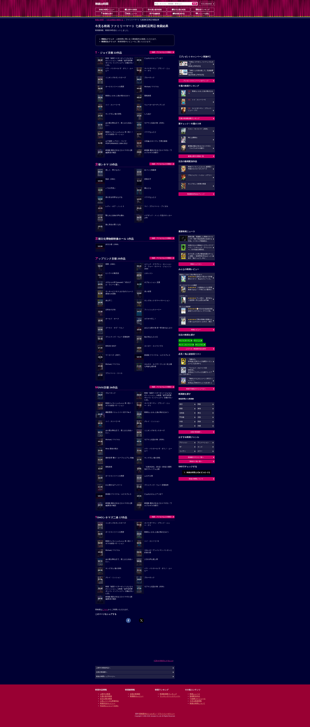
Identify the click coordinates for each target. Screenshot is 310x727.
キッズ (200, 447)
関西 (181, 408)
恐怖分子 (147, 179)
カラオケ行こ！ (150, 319)
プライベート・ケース (113, 373)
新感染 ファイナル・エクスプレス (157, 355)
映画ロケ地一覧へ (196, 461)
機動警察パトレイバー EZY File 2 (118, 412)
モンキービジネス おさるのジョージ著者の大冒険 (119, 293)
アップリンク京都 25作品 (110, 258)
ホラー (200, 451)
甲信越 (181, 417)
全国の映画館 (135, 694)
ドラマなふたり (150, 132)
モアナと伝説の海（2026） (154, 123)
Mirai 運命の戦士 (111, 449)
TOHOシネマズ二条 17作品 (111, 517)
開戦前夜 (147, 96)
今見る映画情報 (196, 701)
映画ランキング (203, 10)
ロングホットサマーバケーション (157, 300)
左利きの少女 (110, 310)
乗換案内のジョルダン (147, 714)
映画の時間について (196, 479)
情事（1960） (110, 264)
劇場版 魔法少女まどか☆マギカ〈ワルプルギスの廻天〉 (158, 151)
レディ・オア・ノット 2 (114, 206)
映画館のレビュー (136, 696)
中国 (181, 421)
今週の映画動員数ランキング (189, 118)
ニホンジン (148, 273)
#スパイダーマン (185, 340)
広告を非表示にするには (163, 661)
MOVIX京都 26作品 (106, 387)
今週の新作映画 (156, 10)
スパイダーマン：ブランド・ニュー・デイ (157, 70)
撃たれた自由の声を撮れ (114, 215)
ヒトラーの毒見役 (112, 273)
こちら (105, 609)
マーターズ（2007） (113, 355)
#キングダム (199, 345)
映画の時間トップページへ (105, 676)
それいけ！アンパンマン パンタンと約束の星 (158, 551)
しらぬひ (147, 114)
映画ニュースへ (196, 264)
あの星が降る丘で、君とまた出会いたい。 (119, 124)
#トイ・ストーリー (185, 345)
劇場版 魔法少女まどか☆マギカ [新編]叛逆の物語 (118, 151)
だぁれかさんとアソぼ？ (153, 58)
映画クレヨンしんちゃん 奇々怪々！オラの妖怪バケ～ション (119, 133)
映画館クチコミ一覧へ (196, 457)
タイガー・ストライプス (153, 346)
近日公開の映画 (180, 10)
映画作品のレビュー (107, 703)
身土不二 (108, 300)
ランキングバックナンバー (170, 696)
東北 (199, 413)
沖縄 (199, 426)
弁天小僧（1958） (112, 244)
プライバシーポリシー (166, 714)
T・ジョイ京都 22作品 (108, 52)
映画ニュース (132, 14)
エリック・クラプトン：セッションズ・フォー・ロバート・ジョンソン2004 (157, 266)
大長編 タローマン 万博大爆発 (155, 141)
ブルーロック (149, 77)
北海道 (181, 413)
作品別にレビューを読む (109, 706)
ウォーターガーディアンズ (154, 105)
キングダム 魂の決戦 (113, 114)
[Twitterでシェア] (141, 620)
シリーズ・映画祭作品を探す (196, 349)
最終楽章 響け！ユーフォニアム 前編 (119, 458)
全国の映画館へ (196, 432)
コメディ (182, 451)
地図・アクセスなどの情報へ (162, 52)
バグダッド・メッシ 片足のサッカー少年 (158, 217)
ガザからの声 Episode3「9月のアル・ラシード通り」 (118, 283)
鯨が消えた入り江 (151, 337)
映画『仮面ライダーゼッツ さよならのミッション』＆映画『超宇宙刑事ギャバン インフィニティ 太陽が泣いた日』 (119, 61)
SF (180, 447)
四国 (199, 421)
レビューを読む (203, 14)
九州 (181, 426)
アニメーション (203, 442)
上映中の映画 (132, 10)
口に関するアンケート (113, 485)
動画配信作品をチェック (196, 194)
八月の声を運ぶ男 (151, 559)
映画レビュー (196, 330)
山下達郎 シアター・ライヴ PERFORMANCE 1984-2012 (116, 142)
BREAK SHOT (110, 346)
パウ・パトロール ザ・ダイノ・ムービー (119, 70)
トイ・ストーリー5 (112, 105)
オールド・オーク (112, 319)
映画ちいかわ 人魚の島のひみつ (117, 96)
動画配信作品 (179, 14)
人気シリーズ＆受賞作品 (109, 701)
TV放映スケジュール (197, 699)
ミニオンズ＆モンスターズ (115, 77)
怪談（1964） (110, 179)
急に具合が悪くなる (113, 224)
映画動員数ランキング (168, 694)
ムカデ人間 (148, 476)
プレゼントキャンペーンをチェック (196, 81)
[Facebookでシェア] (128, 620)
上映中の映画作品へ (103, 668)
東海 (199, 408)
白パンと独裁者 (150, 170)
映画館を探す (108, 14)
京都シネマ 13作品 (106, 164)
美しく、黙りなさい (113, 170)
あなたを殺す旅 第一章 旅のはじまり (158, 328)
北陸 (199, 417)
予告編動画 (155, 14)
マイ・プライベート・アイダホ (156, 206)
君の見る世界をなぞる (113, 197)
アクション (183, 442)
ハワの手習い (110, 188)
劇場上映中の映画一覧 (196, 156)
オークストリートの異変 (114, 87)
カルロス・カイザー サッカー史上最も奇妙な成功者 (158, 365)
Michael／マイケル (151, 87)
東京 (181, 404)
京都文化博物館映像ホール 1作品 (114, 238)
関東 (199, 404)
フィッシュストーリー (152, 310)
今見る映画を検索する (114, 20)
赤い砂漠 (147, 291)
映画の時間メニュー (106, 10)
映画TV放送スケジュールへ (196, 389)
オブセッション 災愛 (152, 282)
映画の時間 (99, 20)
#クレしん (197, 340)
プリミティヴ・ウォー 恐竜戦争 (117, 337)
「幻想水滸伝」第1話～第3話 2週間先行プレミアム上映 (157, 468)
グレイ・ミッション (152, 421)
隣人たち (147, 188)
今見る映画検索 (206, 4)
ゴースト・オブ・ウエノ (114, 328)
